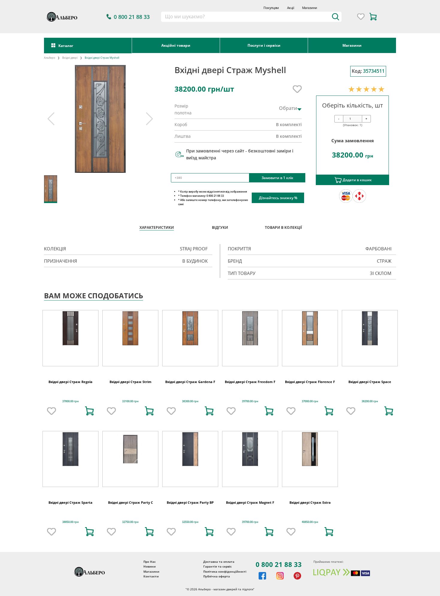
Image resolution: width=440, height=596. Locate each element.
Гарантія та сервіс (217, 581)
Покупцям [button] (271, 7)
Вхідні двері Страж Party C (130, 517)
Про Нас (149, 576)
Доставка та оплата (218, 576)
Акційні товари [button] (175, 45)
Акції (290, 7)
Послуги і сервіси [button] (264, 45)
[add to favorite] (51, 425)
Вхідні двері (70, 58)
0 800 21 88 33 (279, 578)
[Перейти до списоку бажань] (361, 16)
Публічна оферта (216, 591)
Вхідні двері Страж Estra (310, 517)
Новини (149, 581)
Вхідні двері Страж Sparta (70, 517)
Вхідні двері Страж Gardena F (190, 396)
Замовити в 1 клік (277, 177)
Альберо (49, 58)
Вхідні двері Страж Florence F (310, 396)
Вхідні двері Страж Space (369, 396)
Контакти (151, 591)
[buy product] (89, 425)
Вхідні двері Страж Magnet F (250, 517)
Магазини (309, 7)
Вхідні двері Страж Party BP (190, 517)
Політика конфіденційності (224, 586)
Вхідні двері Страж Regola (70, 396)
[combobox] (251, 17)
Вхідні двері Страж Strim (130, 396)
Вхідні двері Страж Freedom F (250, 396)
